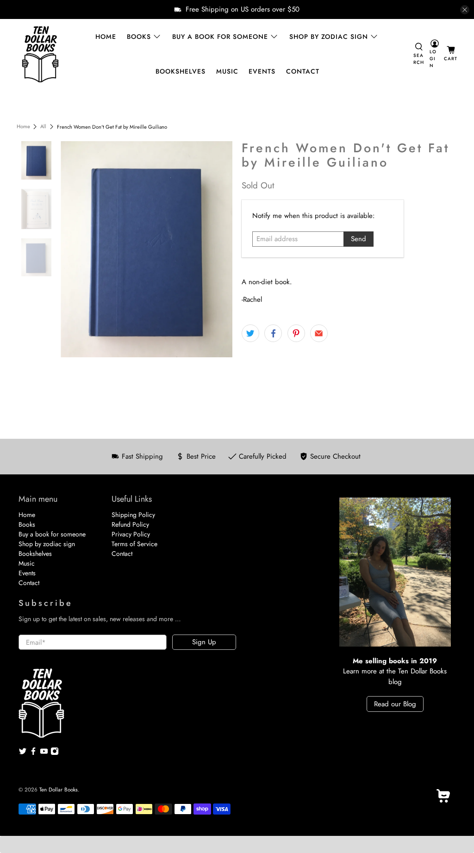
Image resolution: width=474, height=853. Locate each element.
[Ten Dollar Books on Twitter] (23, 753)
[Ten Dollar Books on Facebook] (33, 753)
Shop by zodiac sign (328, 36)
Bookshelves (181, 71)
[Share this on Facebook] (273, 333)
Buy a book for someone (220, 36)
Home (105, 36)
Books (139, 36)
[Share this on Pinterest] (296, 333)
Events (262, 71)
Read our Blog (395, 704)
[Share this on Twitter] (250, 333)
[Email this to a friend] (319, 333)
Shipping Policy (133, 514)
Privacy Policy (131, 534)
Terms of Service (134, 543)
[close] (464, 9)
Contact (302, 71)
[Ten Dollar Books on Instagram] (54, 753)
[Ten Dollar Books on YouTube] (44, 753)
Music (227, 71)
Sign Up (204, 642)
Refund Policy (130, 524)
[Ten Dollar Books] (40, 54)
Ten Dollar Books (58, 789)
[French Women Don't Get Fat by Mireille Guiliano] (146, 249)
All (43, 126)
